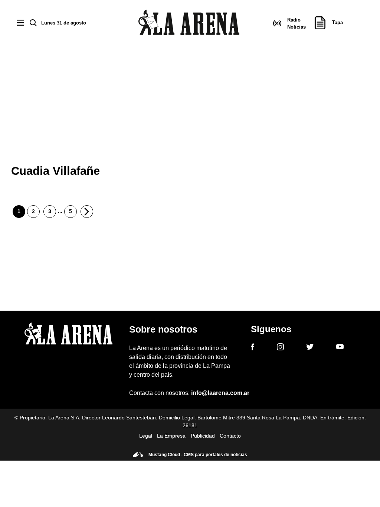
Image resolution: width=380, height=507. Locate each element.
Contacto (230, 436)
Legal (145, 436)
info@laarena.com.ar (220, 393)
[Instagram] (280, 348)
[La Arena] (188, 23)
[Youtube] (340, 348)
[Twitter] (310, 347)
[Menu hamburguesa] (20, 23)
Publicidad (203, 436)
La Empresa (171, 436)
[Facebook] (252, 348)
